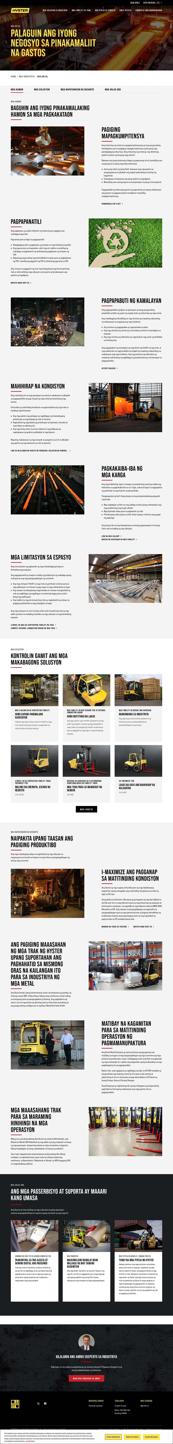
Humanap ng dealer (96, 1406)
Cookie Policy (30, 1441)
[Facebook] (45, 1403)
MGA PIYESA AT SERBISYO (105, 10)
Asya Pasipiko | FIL (151, 3)
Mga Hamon (17, 89)
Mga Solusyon (42, 89)
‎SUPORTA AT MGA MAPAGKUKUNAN (148, 10)
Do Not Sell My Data (113, 1437)
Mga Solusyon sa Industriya (55, 10)
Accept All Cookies (151, 1437)
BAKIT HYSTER (125, 10)
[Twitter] (38, 1403)
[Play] (164, 62)
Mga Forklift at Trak (81, 10)
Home (13, 76)
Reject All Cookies (132, 1437)
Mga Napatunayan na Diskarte (77, 89)
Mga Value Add (113, 89)
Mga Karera (145, 1406)
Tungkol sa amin (120, 1406)
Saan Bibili (135, 3)
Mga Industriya (27, 76)
